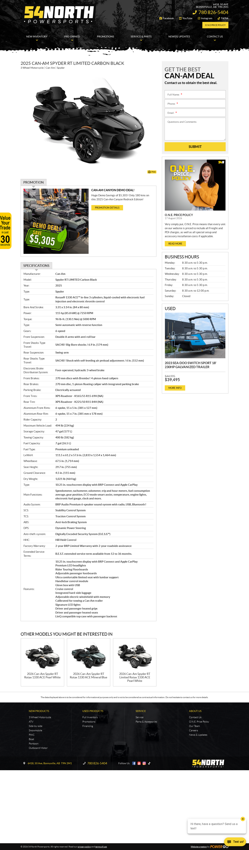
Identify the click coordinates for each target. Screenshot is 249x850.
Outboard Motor (38, 747)
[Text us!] (235, 842)
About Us (195, 711)
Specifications (36, 266)
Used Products (92, 711)
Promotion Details (107, 207)
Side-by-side (35, 726)
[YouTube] (139, 763)
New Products (39, 711)
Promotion (33, 182)
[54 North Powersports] (59, 14)
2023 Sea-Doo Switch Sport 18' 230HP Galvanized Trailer (190, 365)
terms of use (101, 846)
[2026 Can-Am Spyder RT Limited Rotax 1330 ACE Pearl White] (134, 655)
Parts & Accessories (146, 721)
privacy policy (84, 846)
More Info (175, 388)
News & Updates (198, 734)
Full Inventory (90, 717)
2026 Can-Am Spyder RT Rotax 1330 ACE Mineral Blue (88, 675)
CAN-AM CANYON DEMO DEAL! (113, 190)
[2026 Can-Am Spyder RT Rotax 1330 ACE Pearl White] (42, 655)
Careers (193, 730)
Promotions (88, 721)
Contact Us (195, 717)
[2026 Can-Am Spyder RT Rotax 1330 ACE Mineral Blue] (88, 655)
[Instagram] (144, 763)
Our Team (194, 726)
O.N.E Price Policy (215, 25)
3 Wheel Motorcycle (40, 717)
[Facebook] (134, 763)
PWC (32, 734)
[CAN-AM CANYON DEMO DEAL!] (56, 221)
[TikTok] (149, 763)
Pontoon (33, 743)
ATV (31, 721)
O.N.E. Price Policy (179, 215)
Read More (175, 243)
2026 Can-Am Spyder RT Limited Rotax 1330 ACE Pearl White (134, 677)
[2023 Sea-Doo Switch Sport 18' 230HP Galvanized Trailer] (195, 335)
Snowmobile (35, 730)
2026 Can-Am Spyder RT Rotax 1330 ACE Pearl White (42, 675)
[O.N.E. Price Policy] (195, 185)
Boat (31, 739)
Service (141, 711)
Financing (87, 726)
